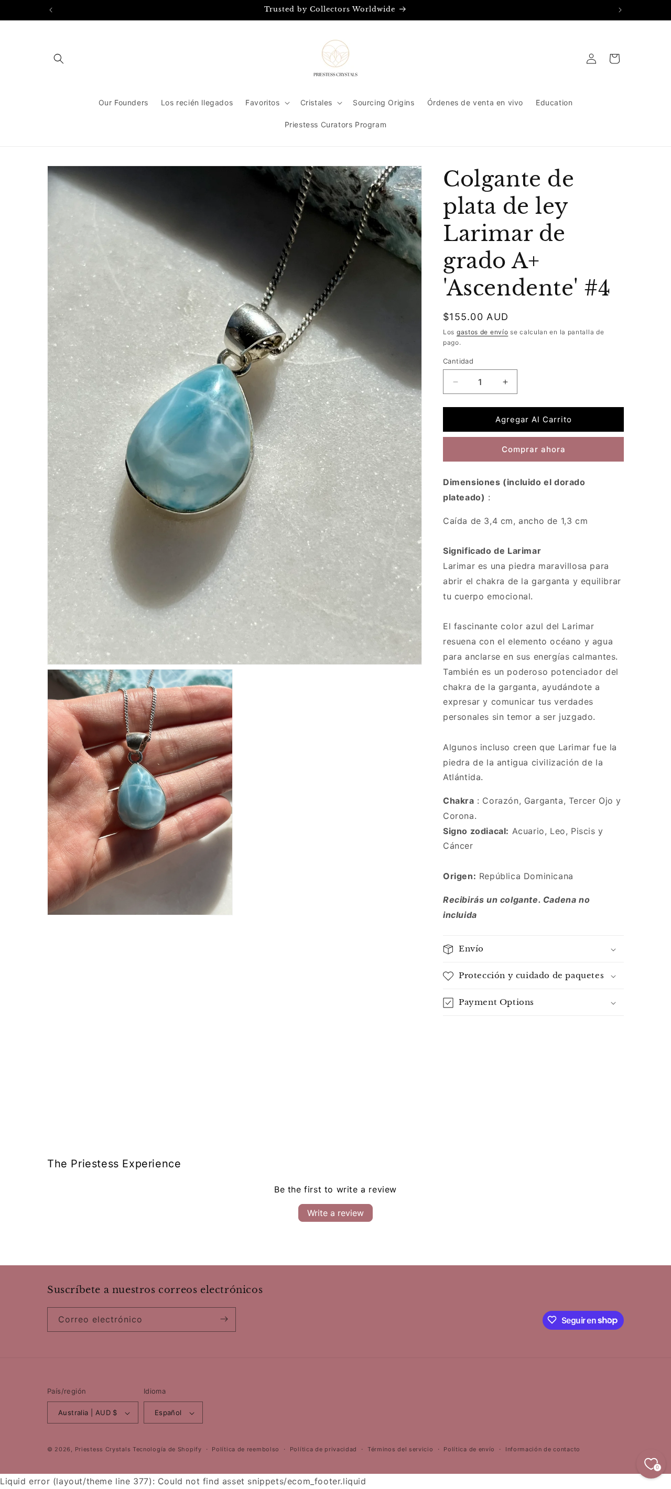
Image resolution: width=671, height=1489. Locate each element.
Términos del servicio (400, 1449)
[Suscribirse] (223, 1319)
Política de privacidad (323, 1449)
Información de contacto (542, 1449)
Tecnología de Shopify (167, 1449)
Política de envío (469, 1449)
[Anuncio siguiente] (620, 10)
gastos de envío (482, 332)
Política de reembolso (245, 1449)
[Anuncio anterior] (50, 10)
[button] (58, 58)
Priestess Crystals (103, 1449)
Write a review (335, 1212)
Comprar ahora (534, 449)
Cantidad (458, 361)
